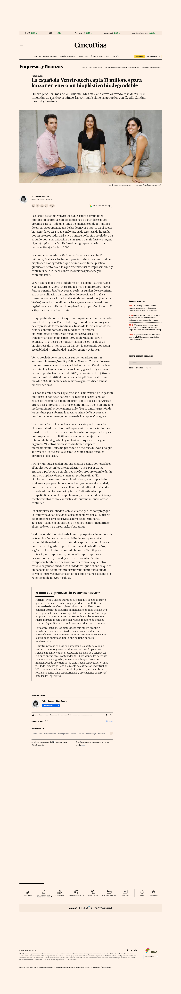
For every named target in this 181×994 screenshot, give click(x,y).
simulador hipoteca (43, 895)
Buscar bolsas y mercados (141, 356)
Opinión (106, 56)
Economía (62, 56)
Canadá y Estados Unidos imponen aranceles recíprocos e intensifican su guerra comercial (143, 308)
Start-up (81, 734)
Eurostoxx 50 (108, 33)
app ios (142, 895)
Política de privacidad (68, 967)
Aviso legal (29, 967)
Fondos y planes (83, 56)
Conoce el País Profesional (90, 908)
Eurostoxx (139, 368)
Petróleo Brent (80, 33)
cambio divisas (93, 895)
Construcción (117, 67)
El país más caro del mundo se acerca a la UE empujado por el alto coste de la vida (144, 337)
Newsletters (96, 967)
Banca (84, 67)
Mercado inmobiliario (132, 67)
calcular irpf (27, 895)
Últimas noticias (96, 56)
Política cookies (39, 967)
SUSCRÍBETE (140, 56)
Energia (108, 67)
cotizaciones (125, 895)
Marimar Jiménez (41, 197)
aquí (83, 745)
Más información (38, 745)
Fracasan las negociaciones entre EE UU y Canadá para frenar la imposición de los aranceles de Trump (145, 327)
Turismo (145, 67)
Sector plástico (63, 734)
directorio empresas (109, 895)
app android (153, 895)
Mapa (87, 967)
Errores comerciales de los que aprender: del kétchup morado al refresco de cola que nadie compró (145, 317)
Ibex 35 (27, 33)
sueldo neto (59, 895)
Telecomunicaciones (96, 67)
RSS (91, 967)
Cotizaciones (71, 56)
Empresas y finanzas (41, 56)
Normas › (109, 721)
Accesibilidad (80, 967)
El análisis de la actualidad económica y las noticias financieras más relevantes (63, 715)
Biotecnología (91, 734)
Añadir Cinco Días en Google (102, 206)
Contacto (22, 967)
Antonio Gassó (37, 734)
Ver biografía (48, 705)
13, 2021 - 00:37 (44, 199)
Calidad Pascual (50, 734)
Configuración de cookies (52, 967)
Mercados (53, 56)
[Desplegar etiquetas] (111, 733)
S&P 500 (52, 33)
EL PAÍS (115, 55)
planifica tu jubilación (76, 895)
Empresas (101, 734)
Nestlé (73, 734)
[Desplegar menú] (21, 45)
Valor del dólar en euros (140, 33)
